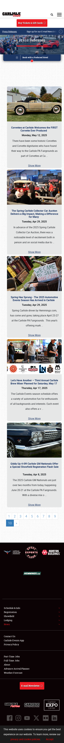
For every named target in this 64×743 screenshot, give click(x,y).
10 (10, 523)
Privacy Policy (11, 644)
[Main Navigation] (59, 14)
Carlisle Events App (14, 640)
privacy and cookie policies (25, 739)
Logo (11, 14)
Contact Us (9, 636)
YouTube (27, 718)
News (7, 624)
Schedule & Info (12, 608)
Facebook (9, 718)
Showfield (9, 616)
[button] (32, 58)
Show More (34, 165)
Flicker (45, 718)
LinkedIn (54, 718)
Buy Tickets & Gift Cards (30, 22)
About (7, 664)
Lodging (8, 620)
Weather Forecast (13, 672)
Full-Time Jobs (11, 660)
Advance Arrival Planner (17, 668)
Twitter (36, 718)
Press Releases (9, 31)
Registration (10, 612)
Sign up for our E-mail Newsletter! (43, 31)
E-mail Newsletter (30, 685)
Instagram (18, 718)
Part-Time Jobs (12, 656)
